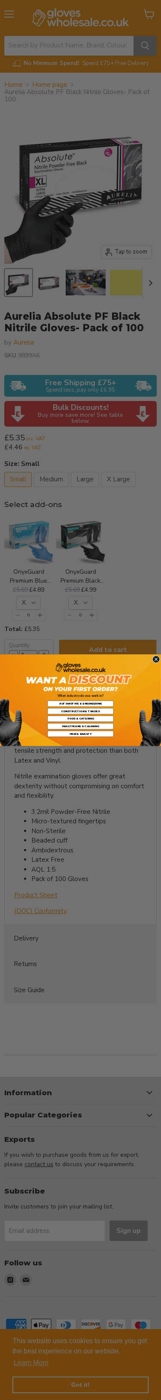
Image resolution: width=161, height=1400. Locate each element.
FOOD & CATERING (80, 718)
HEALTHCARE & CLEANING (80, 725)
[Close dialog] (156, 659)
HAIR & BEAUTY (81, 733)
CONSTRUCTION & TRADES (80, 710)
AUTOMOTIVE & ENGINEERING (80, 703)
